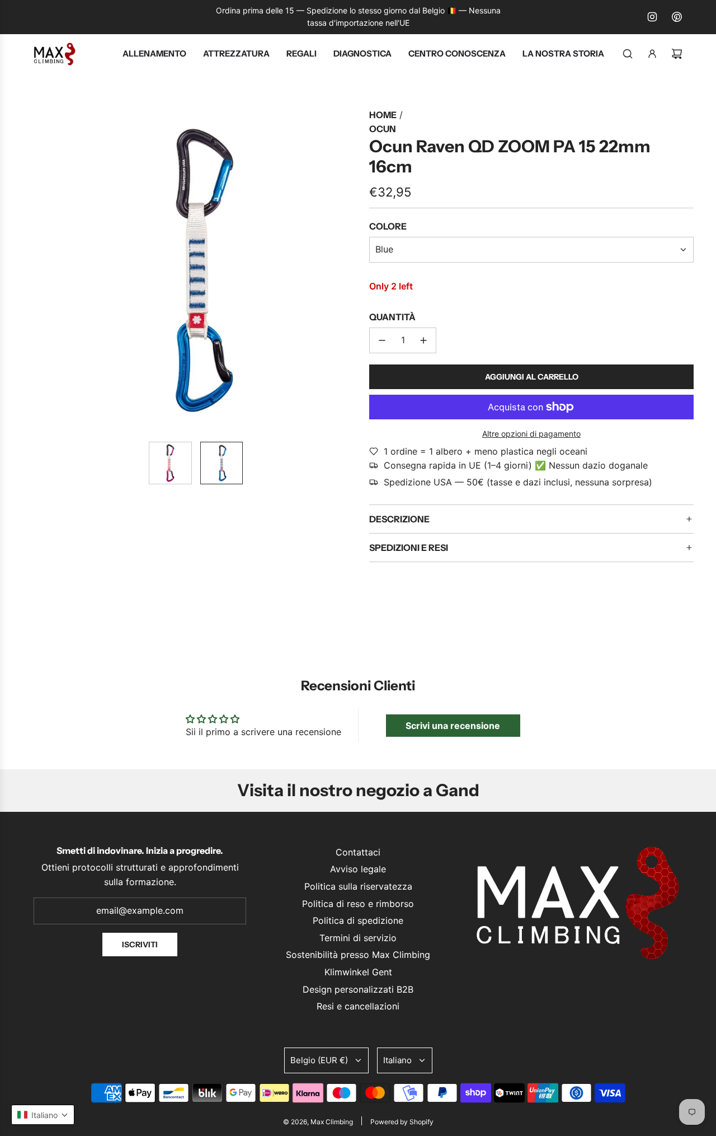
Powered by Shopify (402, 1122)
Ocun (382, 128)
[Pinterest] (677, 16)
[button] (42, 270)
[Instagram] (652, 16)
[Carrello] (677, 53)
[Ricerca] (627, 53)
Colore (388, 226)
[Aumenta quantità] (423, 340)
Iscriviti (140, 944)
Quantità (392, 316)
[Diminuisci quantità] (382, 340)
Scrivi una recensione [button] (453, 725)
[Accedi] (652, 53)
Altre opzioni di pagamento (531, 433)
